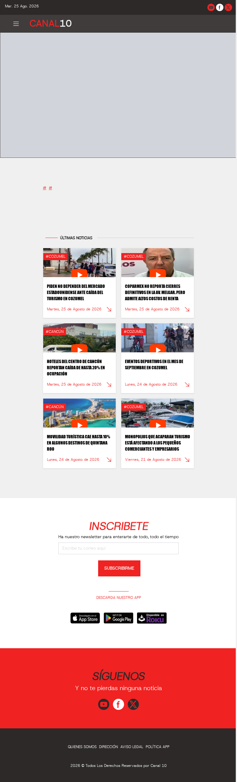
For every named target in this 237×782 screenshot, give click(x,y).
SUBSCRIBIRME (119, 568)
